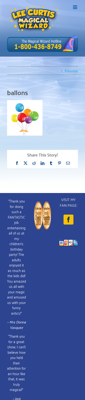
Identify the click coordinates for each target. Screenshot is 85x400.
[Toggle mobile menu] (75, 7)
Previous (71, 70)
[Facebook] (68, 220)
